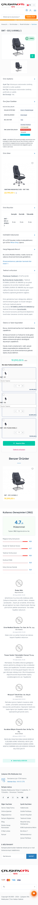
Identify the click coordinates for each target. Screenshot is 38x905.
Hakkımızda (24, 808)
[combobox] (18, 380)
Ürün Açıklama (8, 79)
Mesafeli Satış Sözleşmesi (25, 823)
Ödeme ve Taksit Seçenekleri (13, 323)
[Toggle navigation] (35, 10)
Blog (3, 822)
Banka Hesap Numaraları (5, 826)
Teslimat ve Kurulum (10, 270)
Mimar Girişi (14, 242)
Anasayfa (4, 24)
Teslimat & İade (25, 818)
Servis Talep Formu (7, 808)
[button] (30, 5)
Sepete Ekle (20, 443)
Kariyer (3, 834)
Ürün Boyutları (8, 208)
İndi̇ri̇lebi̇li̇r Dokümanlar (11, 235)
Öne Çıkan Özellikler (10, 101)
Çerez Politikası (25, 838)
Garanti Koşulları (26, 815)
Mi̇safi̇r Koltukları (24, 24)
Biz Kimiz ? (24, 831)
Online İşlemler (6, 811)
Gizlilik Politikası (25, 811)
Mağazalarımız (6, 815)
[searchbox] (19, 380)
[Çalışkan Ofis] (15, 871)
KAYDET (31, 856)
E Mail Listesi (5, 831)
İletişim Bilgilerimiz (7, 818)
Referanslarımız (25, 834)
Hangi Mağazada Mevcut (11, 249)
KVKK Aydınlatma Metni (28, 827)
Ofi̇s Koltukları (14, 24)
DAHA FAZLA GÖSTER (20, 761)
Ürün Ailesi (6, 153)
